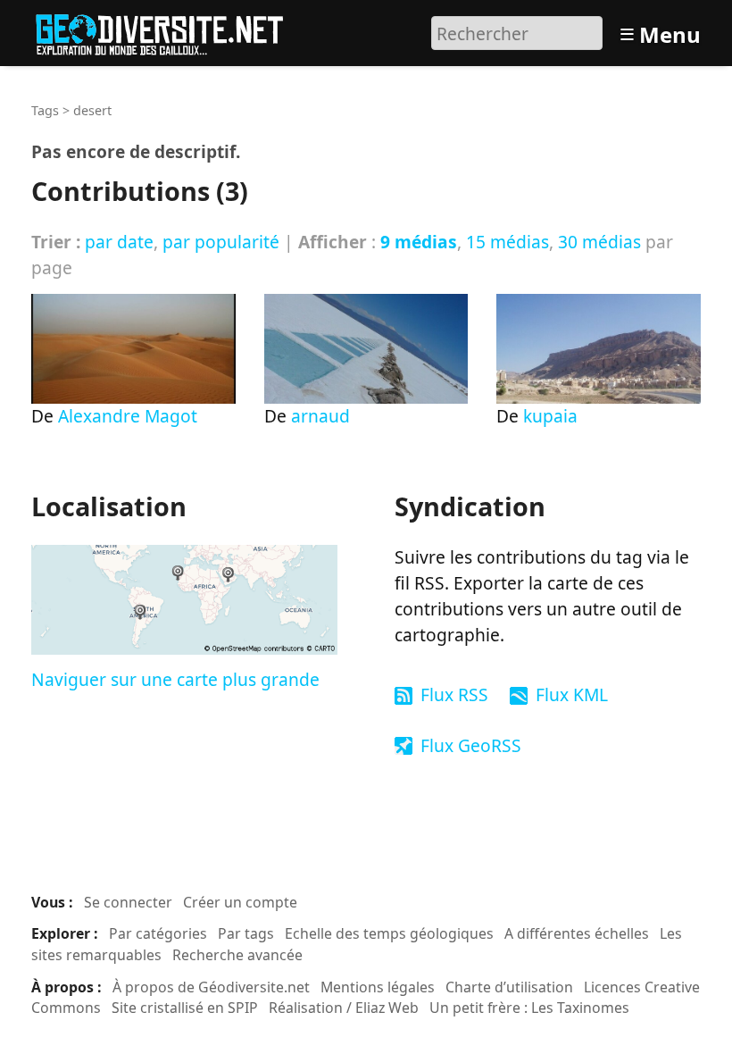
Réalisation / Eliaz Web (344, 1007)
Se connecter (128, 902)
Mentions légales (377, 987)
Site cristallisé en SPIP (185, 1007)
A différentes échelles (576, 933)
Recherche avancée (237, 955)
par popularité (220, 242)
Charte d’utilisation (509, 987)
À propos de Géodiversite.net (211, 987)
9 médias (418, 242)
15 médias (507, 242)
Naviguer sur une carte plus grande (175, 679)
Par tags (246, 933)
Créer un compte (240, 902)
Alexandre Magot (127, 416)
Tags (45, 110)
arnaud (320, 416)
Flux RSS (454, 694)
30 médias (599, 242)
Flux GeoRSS (470, 745)
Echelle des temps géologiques (389, 933)
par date (119, 242)
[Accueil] (167, 31)
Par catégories (158, 933)
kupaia (550, 416)
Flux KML (572, 694)
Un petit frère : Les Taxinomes (529, 1007)
